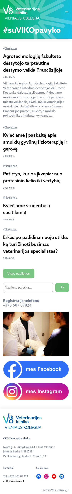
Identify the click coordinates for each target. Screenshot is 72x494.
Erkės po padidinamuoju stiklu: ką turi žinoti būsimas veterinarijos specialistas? (35, 244)
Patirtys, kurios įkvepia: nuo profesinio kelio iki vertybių (32, 177)
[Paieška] (62, 287)
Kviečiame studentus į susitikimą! (26, 209)
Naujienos (11, 48)
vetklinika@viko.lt (13, 481)
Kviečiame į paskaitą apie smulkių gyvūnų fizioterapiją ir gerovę (35, 142)
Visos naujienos (18, 273)
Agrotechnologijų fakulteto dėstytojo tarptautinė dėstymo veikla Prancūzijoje (32, 63)
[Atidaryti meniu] (66, 12)
